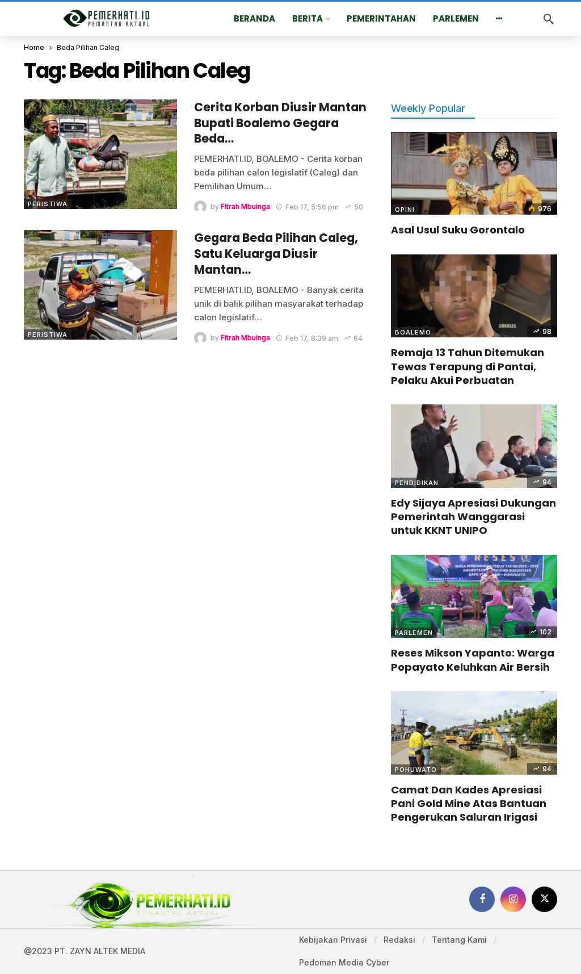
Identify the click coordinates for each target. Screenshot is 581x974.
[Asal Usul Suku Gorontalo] (474, 173)
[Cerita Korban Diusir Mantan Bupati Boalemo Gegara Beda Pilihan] (100, 154)
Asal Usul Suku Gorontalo (458, 230)
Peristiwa (48, 204)
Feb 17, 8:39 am (311, 338)
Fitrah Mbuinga (245, 207)
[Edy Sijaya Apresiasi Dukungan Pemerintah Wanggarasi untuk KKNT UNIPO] (474, 446)
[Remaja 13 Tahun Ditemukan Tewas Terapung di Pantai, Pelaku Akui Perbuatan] (474, 296)
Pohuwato (416, 770)
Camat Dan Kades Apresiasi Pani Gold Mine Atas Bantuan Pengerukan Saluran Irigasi (468, 804)
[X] (544, 899)
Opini (405, 210)
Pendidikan (417, 483)
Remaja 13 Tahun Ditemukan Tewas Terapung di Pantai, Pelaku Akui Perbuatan (467, 366)
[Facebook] (482, 899)
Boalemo (413, 332)
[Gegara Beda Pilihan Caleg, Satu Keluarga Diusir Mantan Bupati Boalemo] (100, 285)
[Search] (548, 18)
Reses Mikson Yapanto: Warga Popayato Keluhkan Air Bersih (472, 660)
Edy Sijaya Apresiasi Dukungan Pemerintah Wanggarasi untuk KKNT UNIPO (473, 517)
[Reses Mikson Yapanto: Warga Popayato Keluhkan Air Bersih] (474, 596)
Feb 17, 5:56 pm (312, 207)
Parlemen (414, 633)
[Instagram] (513, 899)
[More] (499, 19)
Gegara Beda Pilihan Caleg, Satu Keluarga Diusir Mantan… (276, 253)
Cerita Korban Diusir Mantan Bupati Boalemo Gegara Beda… (280, 123)
